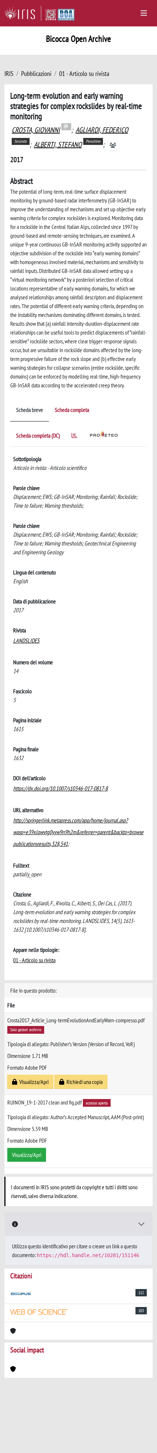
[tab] (74, 437)
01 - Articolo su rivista (84, 73)
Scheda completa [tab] (72, 409)
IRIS (9, 73)
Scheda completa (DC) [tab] (38, 435)
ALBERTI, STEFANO (58, 144)
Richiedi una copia (83, 1081)
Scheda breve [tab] (29, 409)
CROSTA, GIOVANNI (36, 130)
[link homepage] (22, 13)
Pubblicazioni (36, 73)
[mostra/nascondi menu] (144, 13)
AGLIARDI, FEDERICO (102, 130)
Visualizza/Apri (33, 1081)
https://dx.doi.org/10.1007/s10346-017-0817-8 (60, 788)
